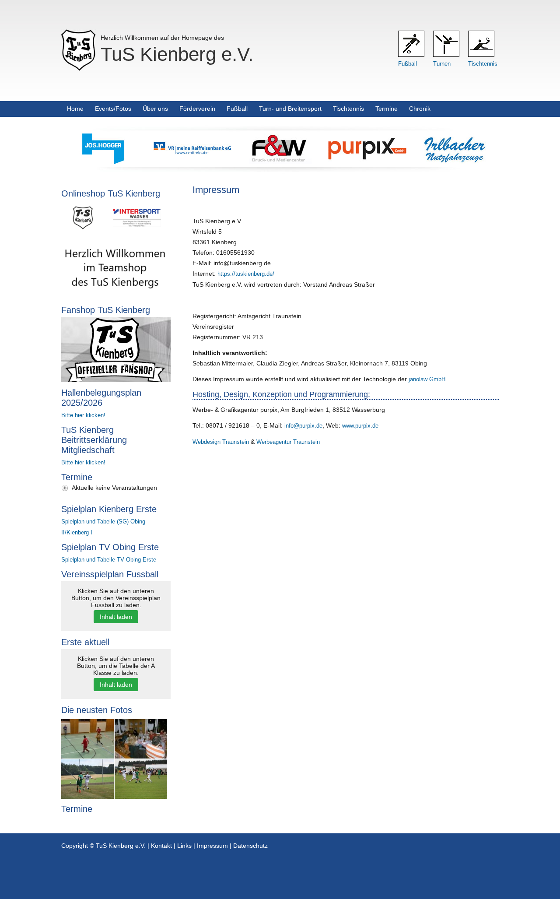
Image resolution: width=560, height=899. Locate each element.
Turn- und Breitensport (290, 108)
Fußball (407, 63)
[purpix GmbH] (367, 161)
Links (184, 845)
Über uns (155, 108)
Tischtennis (482, 63)
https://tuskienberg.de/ (245, 273)
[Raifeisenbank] (192, 161)
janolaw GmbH (427, 379)
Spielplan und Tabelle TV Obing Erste (108, 559)
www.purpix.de (360, 425)
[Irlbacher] (455, 161)
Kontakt (161, 845)
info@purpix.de (303, 425)
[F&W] (280, 161)
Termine (386, 108)
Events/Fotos (113, 108)
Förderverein (197, 108)
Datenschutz (250, 845)
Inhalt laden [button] (116, 616)
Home (75, 108)
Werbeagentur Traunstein (288, 442)
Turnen (442, 63)
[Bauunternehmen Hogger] (105, 161)
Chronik (419, 108)
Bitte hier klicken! (83, 415)
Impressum (212, 845)
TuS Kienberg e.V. (177, 54)
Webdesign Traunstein (220, 442)
